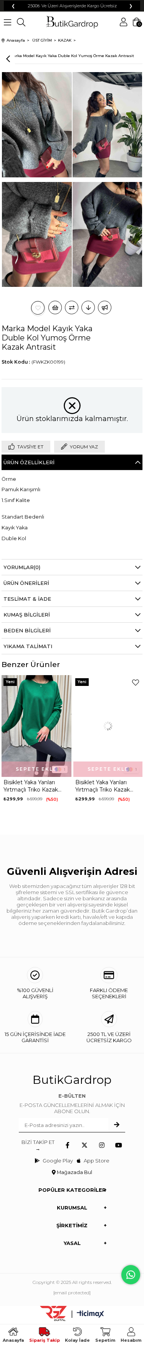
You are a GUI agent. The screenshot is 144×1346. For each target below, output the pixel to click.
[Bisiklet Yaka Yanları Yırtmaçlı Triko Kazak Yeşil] (36, 726)
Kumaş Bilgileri (26, 615)
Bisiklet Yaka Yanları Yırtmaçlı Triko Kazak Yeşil (30, 786)
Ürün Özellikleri (29, 462)
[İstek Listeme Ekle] (55, 307)
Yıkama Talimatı (27, 646)
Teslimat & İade (27, 599)
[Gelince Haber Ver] (104, 307)
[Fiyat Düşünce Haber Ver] (88, 307)
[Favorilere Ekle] (38, 308)
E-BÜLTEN (72, 1096)
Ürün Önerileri (26, 583)
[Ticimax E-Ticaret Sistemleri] (90, 1315)
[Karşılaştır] (71, 307)
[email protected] (72, 1292)
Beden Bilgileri (27, 630)
